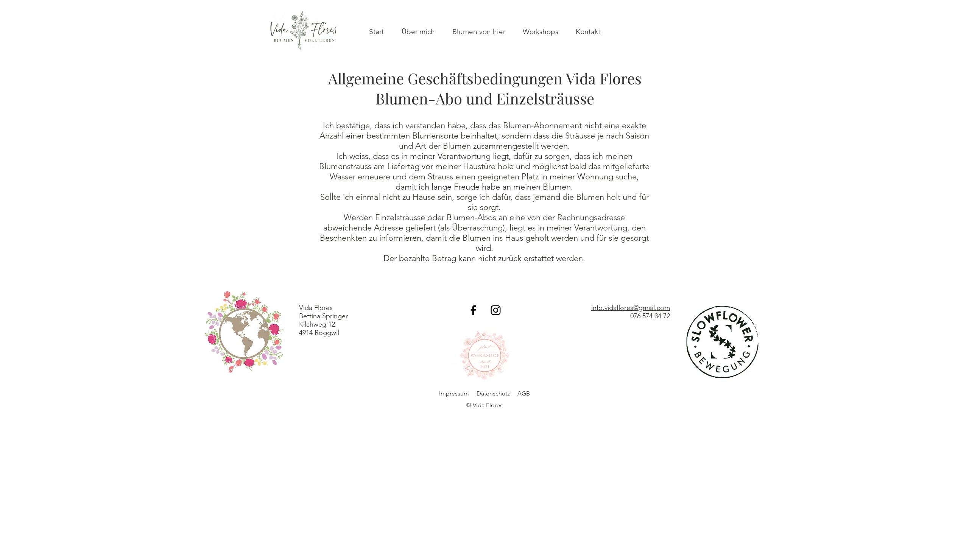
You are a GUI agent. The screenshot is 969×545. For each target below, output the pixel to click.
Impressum (454, 393)
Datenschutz (493, 393)
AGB (523, 393)
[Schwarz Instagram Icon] (495, 310)
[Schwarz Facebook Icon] (473, 310)
